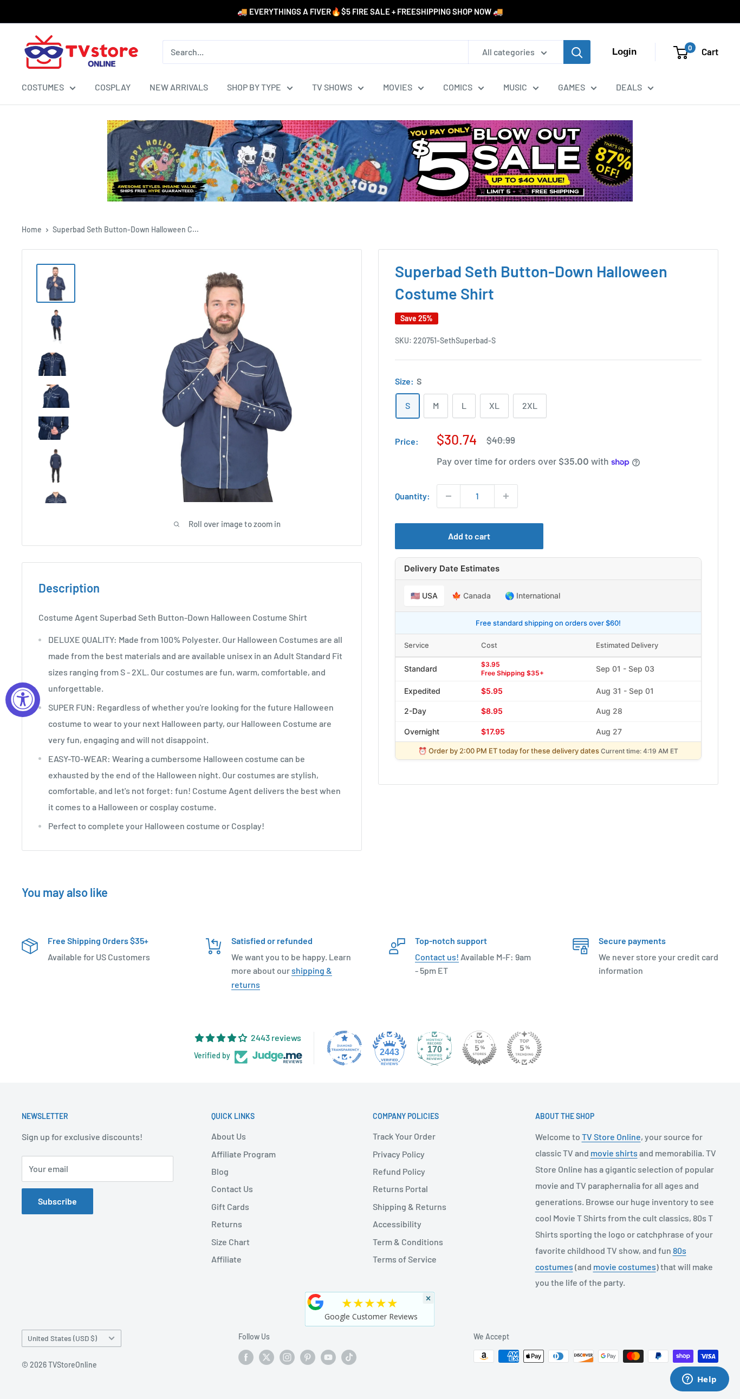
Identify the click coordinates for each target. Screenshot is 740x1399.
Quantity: (412, 496)
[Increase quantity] (506, 496)
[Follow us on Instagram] (287, 1357)
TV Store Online (611, 1136)
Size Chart (230, 1242)
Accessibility (397, 1224)
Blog (220, 1171)
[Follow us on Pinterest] (307, 1357)
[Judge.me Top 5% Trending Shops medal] (524, 1048)
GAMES (571, 87)
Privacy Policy (399, 1154)
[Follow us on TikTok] (348, 1357)
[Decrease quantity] (448, 496)
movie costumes (624, 1266)
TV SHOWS (332, 87)
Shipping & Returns (409, 1206)
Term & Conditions (408, 1242)
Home (32, 229)
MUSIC (515, 87)
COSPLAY (113, 87)
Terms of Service (405, 1259)
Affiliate (226, 1259)
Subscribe (57, 1201)
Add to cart (469, 536)
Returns (226, 1224)
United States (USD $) (62, 1338)
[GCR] (316, 1302)
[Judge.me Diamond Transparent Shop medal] (344, 1048)
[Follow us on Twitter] (266, 1357)
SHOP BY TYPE (254, 87)
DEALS (629, 87)
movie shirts (614, 1153)
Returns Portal (400, 1188)
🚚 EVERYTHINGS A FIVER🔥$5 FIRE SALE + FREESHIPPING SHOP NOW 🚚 (370, 11)
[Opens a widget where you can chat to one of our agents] (699, 1380)
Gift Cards (230, 1206)
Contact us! (437, 957)
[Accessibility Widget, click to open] (22, 699)
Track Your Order (404, 1136)
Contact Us (232, 1188)
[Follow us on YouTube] (328, 1357)
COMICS (457, 87)
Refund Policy (399, 1171)
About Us (228, 1136)
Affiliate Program (243, 1154)
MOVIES (397, 87)
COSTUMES (43, 87)
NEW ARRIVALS (179, 87)
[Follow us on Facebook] (246, 1357)
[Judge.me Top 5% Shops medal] (479, 1048)
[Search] (576, 52)
